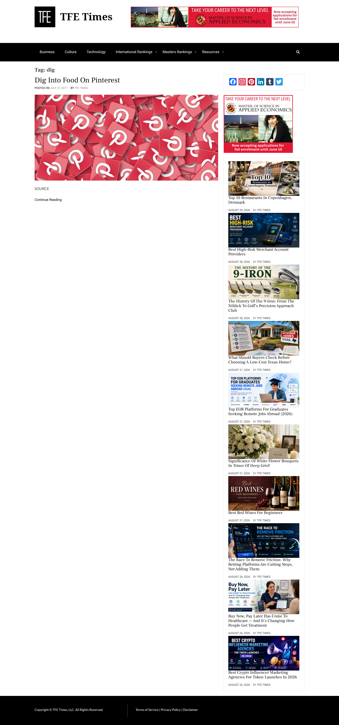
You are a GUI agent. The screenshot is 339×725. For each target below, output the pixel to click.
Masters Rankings (177, 52)
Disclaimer (190, 710)
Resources (210, 52)
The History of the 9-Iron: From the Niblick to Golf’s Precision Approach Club (261, 306)
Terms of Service (147, 710)
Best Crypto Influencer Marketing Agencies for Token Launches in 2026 (262, 675)
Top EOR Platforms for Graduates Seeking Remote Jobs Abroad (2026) (260, 412)
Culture (71, 52)
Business (47, 52)
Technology (96, 52)
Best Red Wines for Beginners (255, 513)
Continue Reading (48, 200)
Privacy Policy (171, 710)
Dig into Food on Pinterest (77, 80)
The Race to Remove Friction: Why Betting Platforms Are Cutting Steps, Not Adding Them (260, 565)
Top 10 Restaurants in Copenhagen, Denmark (260, 200)
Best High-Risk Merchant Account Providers (258, 252)
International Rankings (134, 52)
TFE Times (81, 88)
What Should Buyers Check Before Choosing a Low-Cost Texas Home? (259, 360)
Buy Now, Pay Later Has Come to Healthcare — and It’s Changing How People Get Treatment (261, 621)
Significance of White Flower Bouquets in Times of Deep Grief (263, 463)
